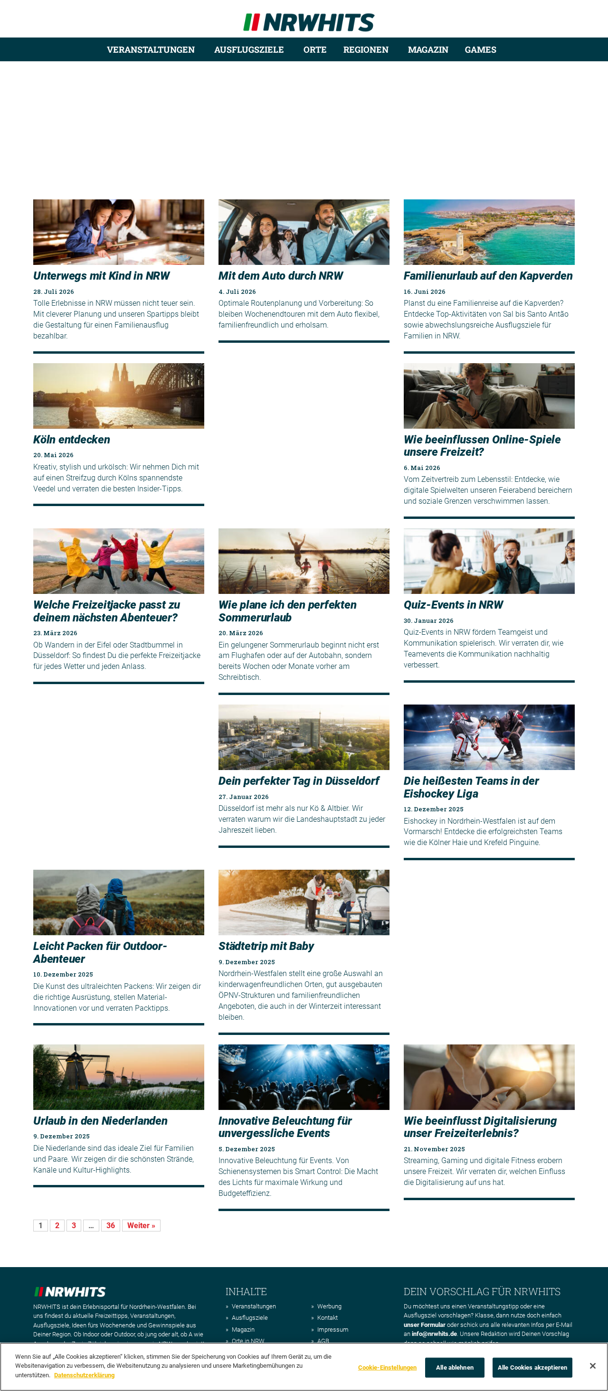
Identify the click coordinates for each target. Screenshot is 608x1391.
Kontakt (327, 1317)
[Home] (309, 18)
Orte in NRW (248, 1340)
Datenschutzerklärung (84, 1375)
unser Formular (425, 1324)
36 (110, 1225)
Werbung (329, 1306)
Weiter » (141, 1225)
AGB (323, 1340)
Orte (315, 49)
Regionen (366, 49)
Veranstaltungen (151, 49)
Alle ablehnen (455, 1367)
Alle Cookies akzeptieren (532, 1367)
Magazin (428, 49)
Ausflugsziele (249, 49)
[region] (304, 1367)
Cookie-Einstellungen (387, 1367)
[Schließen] (592, 1365)
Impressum (333, 1329)
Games (480, 49)
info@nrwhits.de (434, 1333)
